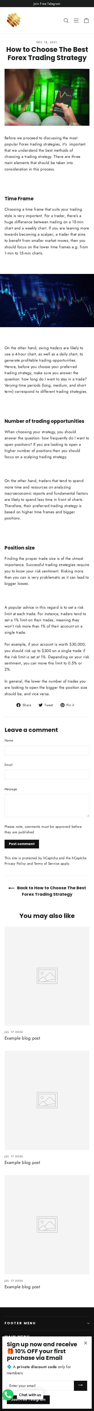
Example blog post (22, 1038)
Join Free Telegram (28, 1399)
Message (11, 789)
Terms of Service (46, 863)
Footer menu (20, 1323)
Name (9, 740)
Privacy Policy (15, 863)
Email (9, 764)
